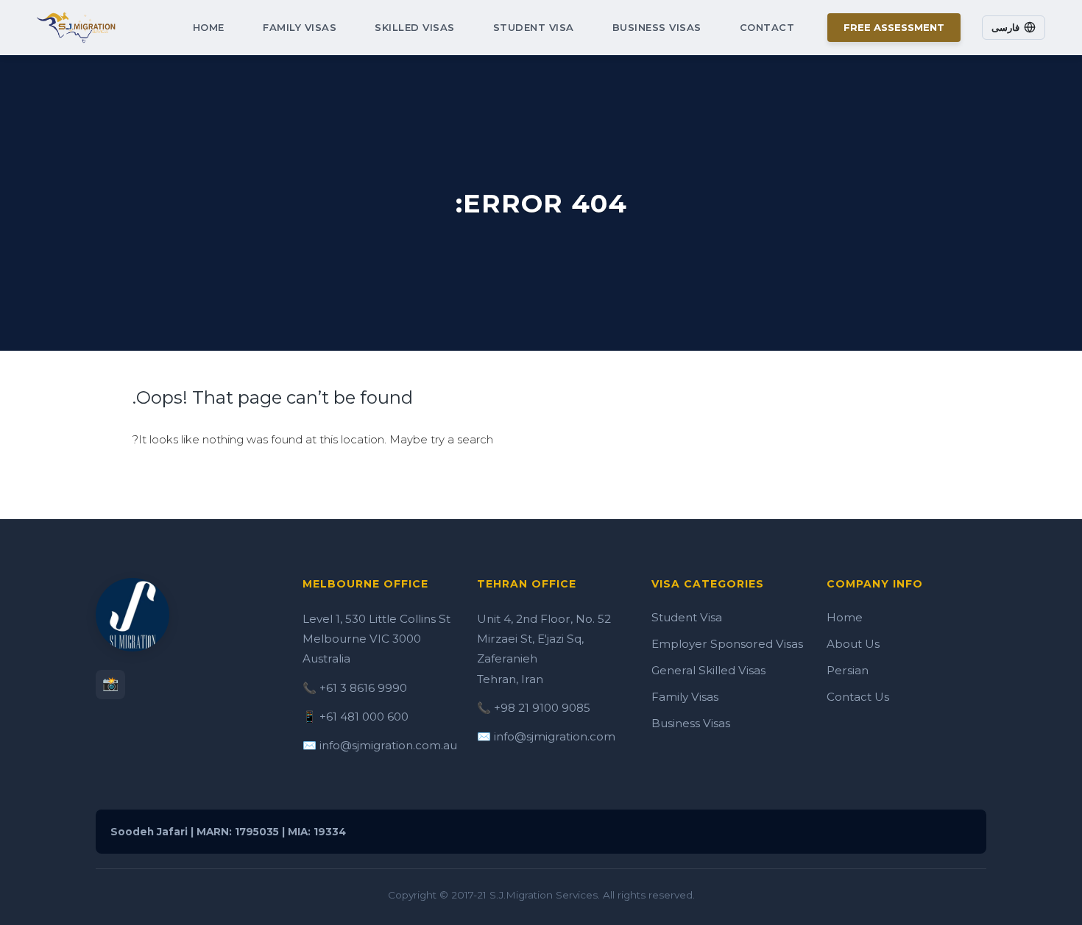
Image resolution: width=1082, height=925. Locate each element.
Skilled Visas (415, 27)
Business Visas (656, 27)
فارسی (1005, 27)
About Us (853, 644)
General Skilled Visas (708, 670)
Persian (848, 670)
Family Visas (299, 27)
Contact (767, 27)
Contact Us (858, 697)
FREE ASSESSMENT (894, 27)
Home (208, 27)
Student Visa (533, 27)
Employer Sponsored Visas (727, 644)
